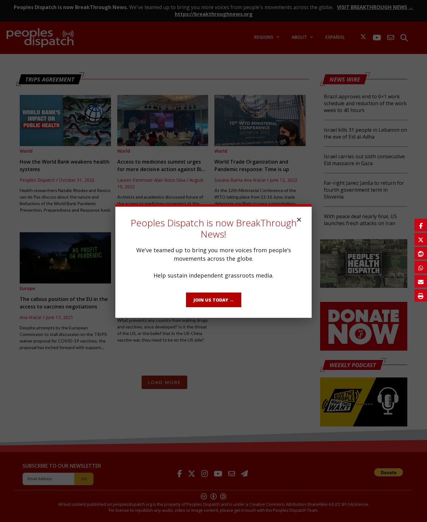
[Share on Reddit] (420, 253)
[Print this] (420, 295)
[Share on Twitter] (420, 239)
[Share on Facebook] (420, 225)
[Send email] (420, 281)
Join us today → (213, 300)
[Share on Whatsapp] (420, 267)
